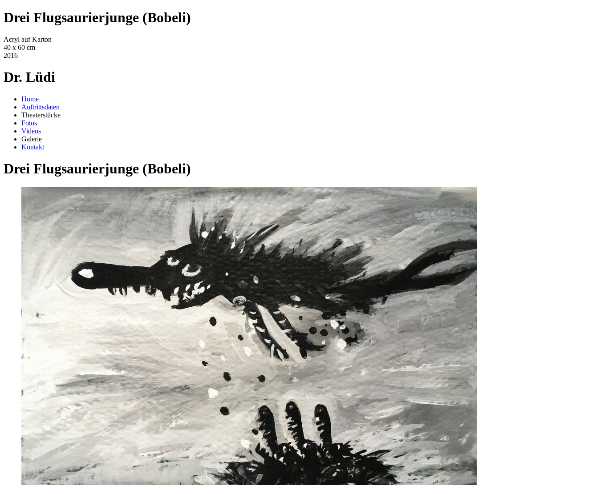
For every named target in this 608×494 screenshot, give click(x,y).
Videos (31, 131)
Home (30, 99)
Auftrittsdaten (40, 107)
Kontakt (32, 147)
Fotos (29, 123)
